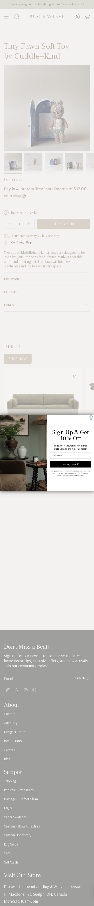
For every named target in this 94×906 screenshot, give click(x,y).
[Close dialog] (91, 418)
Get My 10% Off (71, 464)
